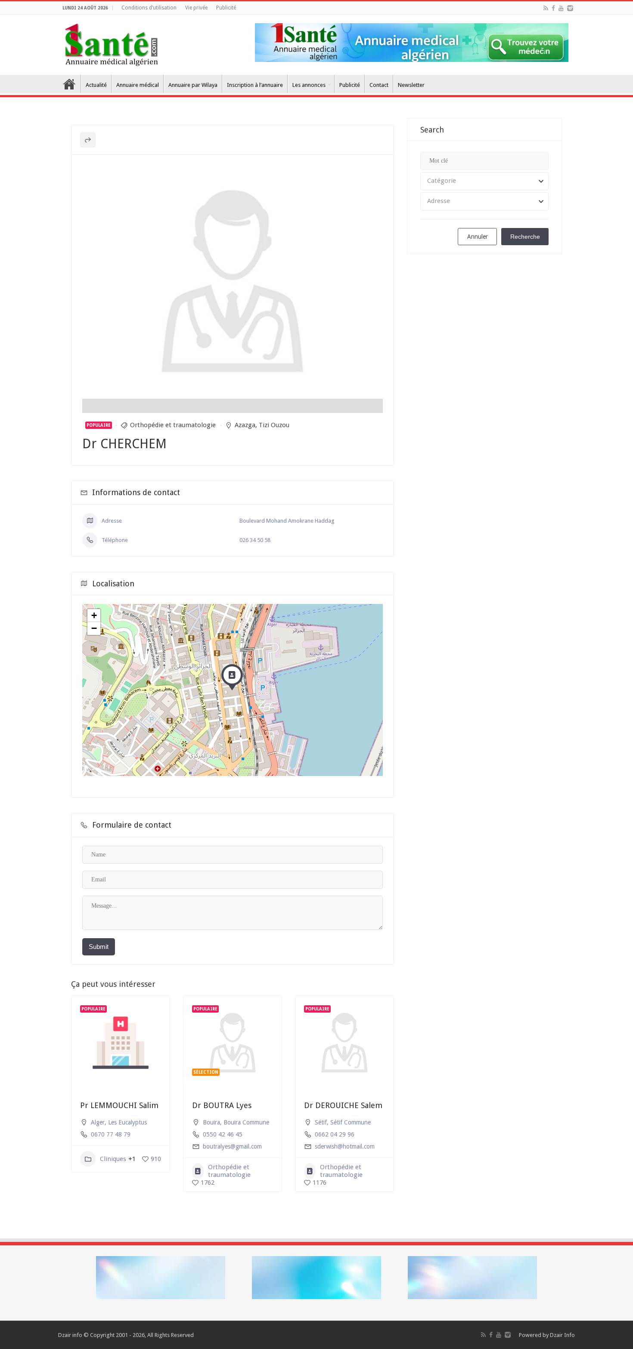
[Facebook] (553, 8)
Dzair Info (562, 1335)
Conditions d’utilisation (149, 8)
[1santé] (111, 43)
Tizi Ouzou (274, 425)
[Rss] (546, 8)
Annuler (477, 236)
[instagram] (570, 8)
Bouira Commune (246, 1122)
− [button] (94, 628)
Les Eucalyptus (127, 1122)
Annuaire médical (137, 85)
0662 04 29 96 (334, 1134)
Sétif (321, 1122)
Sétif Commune (350, 1122)
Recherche (525, 236)
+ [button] (94, 615)
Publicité (226, 8)
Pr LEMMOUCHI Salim (119, 1105)
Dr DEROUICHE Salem (343, 1105)
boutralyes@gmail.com (232, 1146)
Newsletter (411, 85)
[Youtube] (561, 8)
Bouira (211, 1122)
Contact (378, 85)
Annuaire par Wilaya (192, 85)
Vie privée (196, 8)
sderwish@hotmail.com (345, 1146)
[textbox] (484, 181)
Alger (98, 1122)
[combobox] (484, 181)
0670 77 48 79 (110, 1134)
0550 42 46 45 (222, 1134)
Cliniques (113, 1159)
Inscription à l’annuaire (255, 85)
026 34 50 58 (254, 540)
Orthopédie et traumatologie (173, 425)
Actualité (96, 85)
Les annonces (309, 85)
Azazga (245, 425)
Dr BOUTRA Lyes (221, 1105)
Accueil (69, 84)
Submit (99, 946)
